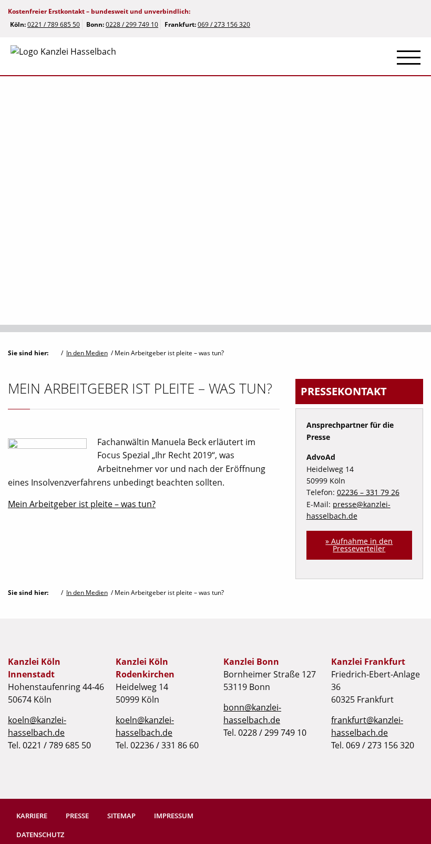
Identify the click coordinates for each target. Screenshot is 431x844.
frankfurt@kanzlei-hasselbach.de (367, 726)
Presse (77, 815)
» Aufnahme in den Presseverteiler (359, 544)
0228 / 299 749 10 (132, 24)
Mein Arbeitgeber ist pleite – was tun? (82, 504)
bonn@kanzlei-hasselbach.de (252, 714)
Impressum (173, 815)
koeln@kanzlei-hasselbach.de (37, 726)
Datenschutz (40, 834)
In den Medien (87, 352)
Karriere (31, 815)
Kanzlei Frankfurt (368, 661)
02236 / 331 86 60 (164, 745)
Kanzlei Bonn (251, 661)
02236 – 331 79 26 (368, 492)
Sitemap (121, 815)
